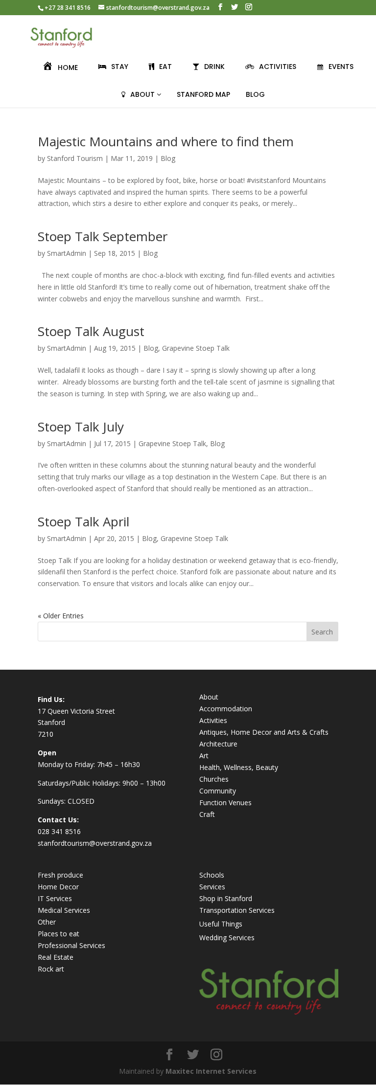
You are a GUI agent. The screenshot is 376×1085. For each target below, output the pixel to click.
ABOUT (143, 94)
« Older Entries (61, 615)
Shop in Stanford (225, 898)
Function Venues (225, 802)
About (208, 696)
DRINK (214, 66)
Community (217, 790)
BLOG (255, 94)
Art (204, 755)
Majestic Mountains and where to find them (166, 141)
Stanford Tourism (75, 158)
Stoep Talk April (83, 521)
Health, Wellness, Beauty (238, 767)
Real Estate (55, 957)
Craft (207, 814)
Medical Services (64, 910)
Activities (213, 720)
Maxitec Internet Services (211, 1071)
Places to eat (58, 933)
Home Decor (58, 886)
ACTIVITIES (277, 66)
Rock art (51, 968)
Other (47, 922)
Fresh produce (60, 875)
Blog (168, 158)
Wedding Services (227, 937)
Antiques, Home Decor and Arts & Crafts (264, 732)
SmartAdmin (66, 253)
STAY (119, 66)
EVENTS (341, 66)
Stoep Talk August (91, 331)
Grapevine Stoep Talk (196, 348)
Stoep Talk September (102, 236)
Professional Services (71, 945)
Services (212, 886)
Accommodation (225, 708)
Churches (214, 779)
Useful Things (220, 923)
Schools (211, 875)
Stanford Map (203, 94)
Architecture (218, 743)
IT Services (55, 898)
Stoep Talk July (81, 426)
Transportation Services (237, 910)
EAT (165, 66)
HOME (68, 67)
